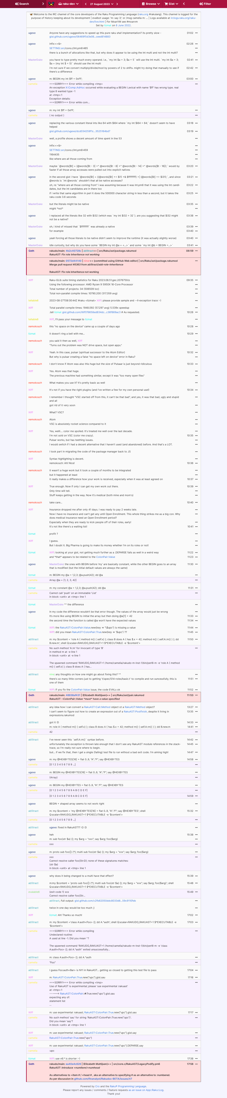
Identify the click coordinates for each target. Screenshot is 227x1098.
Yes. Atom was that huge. (64, 371)
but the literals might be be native (69, 204)
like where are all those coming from (70, 158)
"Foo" (52, 962)
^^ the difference (66, 604)
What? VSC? (56, 412)
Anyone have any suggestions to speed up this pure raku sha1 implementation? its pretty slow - (105, 34)
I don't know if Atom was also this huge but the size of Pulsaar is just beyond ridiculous (100, 363)
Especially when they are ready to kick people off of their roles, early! (90, 522)
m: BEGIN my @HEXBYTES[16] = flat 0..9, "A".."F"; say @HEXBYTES (88, 772)
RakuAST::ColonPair (71, 993)
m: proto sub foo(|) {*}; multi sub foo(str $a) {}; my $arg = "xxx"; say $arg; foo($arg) (98, 851)
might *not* (56, 208)
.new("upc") (70, 1037)
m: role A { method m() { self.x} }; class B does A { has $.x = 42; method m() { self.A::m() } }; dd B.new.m (109, 726)
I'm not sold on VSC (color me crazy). (71, 435)
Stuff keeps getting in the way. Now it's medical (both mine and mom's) (91, 495)
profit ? (53, 533)
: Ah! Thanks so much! (65, 915)
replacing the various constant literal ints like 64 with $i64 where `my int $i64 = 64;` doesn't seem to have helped (112, 124)
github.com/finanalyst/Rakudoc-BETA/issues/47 (103, 1078)
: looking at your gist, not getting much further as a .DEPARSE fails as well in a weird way (104, 552)
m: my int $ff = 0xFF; (61, 110)
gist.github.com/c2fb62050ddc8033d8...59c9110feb (105, 900)
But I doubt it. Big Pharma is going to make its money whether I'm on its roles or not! (99, 545)
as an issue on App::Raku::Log (146, 1090)
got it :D (54, 722)
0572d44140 (74, 260)
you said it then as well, (65, 340)
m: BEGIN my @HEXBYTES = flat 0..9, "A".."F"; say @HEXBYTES (86, 785)
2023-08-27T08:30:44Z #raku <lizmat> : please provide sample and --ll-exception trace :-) (105, 300)
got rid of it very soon (62, 405)
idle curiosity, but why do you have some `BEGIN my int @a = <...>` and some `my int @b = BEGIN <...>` (111, 245)
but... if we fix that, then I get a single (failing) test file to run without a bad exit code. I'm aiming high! (108, 752)
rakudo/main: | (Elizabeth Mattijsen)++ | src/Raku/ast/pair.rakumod (96, 697)
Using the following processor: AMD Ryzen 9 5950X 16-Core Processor (91, 284)
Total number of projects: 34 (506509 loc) (74, 288)
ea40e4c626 (73, 1063)
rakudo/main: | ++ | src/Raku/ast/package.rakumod (92, 252)
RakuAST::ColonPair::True (86, 632)
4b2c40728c (73, 250)
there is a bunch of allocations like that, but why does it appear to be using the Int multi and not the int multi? (113, 52)
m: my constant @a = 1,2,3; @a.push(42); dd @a (77, 587)
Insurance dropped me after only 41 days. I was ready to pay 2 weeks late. (93, 509)
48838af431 (73, 695)
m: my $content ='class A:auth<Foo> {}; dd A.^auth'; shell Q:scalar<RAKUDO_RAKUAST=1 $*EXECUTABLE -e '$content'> (112, 924)
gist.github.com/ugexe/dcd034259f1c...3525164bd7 (79, 131)
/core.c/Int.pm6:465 (68, 48)
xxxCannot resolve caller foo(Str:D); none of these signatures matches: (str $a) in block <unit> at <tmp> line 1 (88, 862)
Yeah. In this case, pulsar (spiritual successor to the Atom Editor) (87, 352)
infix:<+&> (55, 43)
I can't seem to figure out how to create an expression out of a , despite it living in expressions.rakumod (109, 713)
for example (56, 230)
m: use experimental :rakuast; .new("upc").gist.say (93, 1032)
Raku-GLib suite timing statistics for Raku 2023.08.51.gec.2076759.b (89, 280)
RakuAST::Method (135, 707)
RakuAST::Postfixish (135, 711)
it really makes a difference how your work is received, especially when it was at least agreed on (106, 479)
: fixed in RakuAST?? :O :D (68, 827)
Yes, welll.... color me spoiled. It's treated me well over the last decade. (90, 431)
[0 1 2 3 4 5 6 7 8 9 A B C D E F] (68, 790)
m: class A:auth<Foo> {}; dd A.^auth (70, 957)
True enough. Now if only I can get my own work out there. (83, 486)
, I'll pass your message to (70, 319)
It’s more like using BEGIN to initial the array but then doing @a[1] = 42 (90, 616)
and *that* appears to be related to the (82, 556)
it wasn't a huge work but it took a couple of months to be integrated (90, 470)
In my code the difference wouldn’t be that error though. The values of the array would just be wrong (108, 611)
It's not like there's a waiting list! (68, 526)
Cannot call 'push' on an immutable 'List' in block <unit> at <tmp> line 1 (73, 594)
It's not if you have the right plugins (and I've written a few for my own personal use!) (99, 389)
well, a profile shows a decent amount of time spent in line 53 (85, 138)
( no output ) (56, 115)
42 (51, 731)
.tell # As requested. (94, 312)
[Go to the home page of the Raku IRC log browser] (51, 4)
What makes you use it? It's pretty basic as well (77, 382)
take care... (55, 502)
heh (51, 834)
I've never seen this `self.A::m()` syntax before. (76, 739)
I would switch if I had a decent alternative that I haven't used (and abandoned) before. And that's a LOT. (110, 444)
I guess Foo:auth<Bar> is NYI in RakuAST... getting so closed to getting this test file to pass (102, 970)
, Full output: (92, 900)
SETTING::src (57, 48)
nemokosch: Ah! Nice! (62, 463)
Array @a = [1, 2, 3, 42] (63, 580)
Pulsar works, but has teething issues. (71, 439)
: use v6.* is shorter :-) (64, 1058)
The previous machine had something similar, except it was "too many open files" (96, 375)
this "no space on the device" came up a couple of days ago (84, 326)
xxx (51, 844)
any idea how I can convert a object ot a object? (102, 707)
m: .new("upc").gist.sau (77, 977)
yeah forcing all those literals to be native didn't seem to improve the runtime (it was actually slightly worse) (113, 238)
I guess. (53, 540)
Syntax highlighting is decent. (66, 458)
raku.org (143, 14)
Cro (97, 1086)
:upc (51, 1050)
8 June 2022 (123, 25)
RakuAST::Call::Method (97, 707)
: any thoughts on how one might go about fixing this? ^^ (85, 674)
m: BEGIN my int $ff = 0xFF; (65, 78)
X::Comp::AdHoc (75, 87)
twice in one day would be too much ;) (72, 907)
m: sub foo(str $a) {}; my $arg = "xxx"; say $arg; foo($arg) (83, 838)
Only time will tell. (59, 490)
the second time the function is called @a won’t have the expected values (92, 620)
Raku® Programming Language (128, 1086)
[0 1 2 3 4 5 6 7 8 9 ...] (62, 764)
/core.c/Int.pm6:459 (68, 150)
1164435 (54, 154)
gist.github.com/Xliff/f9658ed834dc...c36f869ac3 (91, 312)
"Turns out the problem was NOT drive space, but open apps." (85, 345)
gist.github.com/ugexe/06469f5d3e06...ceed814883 (79, 36)
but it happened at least (63, 474)
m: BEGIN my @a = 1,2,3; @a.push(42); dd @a (76, 574)
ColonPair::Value (105, 556)
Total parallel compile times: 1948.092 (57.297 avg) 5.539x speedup (89, 307)
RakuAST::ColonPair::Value (75, 627)
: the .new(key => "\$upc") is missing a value (92, 627)
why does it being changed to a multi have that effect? (81, 875)
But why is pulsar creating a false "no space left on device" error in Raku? (92, 356)
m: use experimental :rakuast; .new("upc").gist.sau (93, 1012)
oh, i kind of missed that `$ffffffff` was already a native (82, 226)
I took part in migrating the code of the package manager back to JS (90, 451)
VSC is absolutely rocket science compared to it (77, 423)
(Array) (53, 777)
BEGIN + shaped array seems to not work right (76, 803)
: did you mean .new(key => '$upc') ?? (88, 632)
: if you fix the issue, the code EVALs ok (84, 689)
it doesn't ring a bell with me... (67, 333)
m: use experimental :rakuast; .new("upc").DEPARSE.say (96, 1045)
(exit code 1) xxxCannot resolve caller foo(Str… (67, 893)
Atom (52, 419)
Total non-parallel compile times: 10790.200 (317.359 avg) (83, 293)
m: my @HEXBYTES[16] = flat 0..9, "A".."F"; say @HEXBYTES (84, 759)
